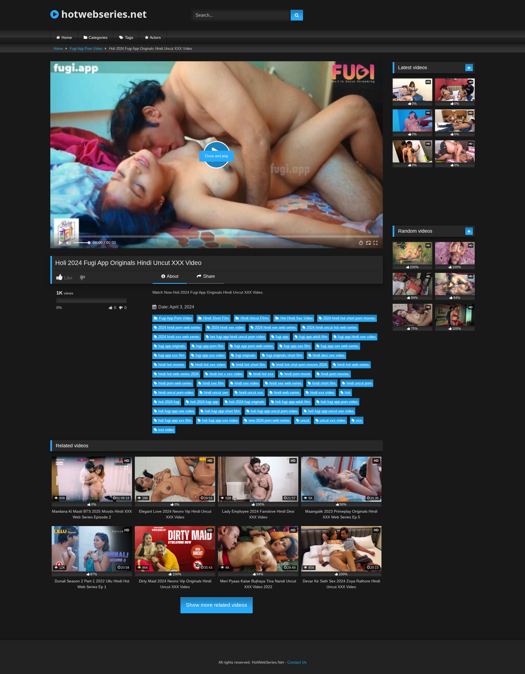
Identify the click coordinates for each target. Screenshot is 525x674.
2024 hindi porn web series (179, 327)
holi (347, 392)
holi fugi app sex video (176, 411)
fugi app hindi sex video (356, 337)
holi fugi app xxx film (174, 420)
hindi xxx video (322, 392)
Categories (98, 37)
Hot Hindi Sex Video (297, 318)
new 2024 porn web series (269, 420)
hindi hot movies (171, 365)
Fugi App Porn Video (86, 48)
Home (67, 37)
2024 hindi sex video (227, 327)
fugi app (282, 337)
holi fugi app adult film (292, 402)
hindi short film (324, 383)
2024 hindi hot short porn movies (349, 318)
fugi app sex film (297, 346)
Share (208, 276)
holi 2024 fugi (168, 402)
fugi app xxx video (210, 355)
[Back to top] (508, 657)
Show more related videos (216, 605)
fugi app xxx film (171, 355)
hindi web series (286, 392)
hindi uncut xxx (251, 392)
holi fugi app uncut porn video (274, 411)
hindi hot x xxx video (225, 374)
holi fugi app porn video (339, 402)
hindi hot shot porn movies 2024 (301, 365)
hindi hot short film (250, 365)
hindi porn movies (335, 374)
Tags (129, 37)
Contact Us (297, 662)
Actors (155, 37)
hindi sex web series (285, 383)
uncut (305, 420)
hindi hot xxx (263, 374)
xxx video (166, 430)
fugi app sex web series (339, 346)
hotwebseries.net (103, 14)
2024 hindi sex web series (275, 327)
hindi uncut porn (359, 383)
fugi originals (245, 355)
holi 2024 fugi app (204, 402)
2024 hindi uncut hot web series (332, 327)
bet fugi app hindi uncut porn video (237, 337)
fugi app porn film (209, 346)
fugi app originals (171, 346)
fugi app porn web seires (253, 346)
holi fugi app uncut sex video (331, 411)
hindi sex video (246, 383)
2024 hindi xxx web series (178, 337)
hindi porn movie (297, 374)
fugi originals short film (284, 355)
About (172, 276)
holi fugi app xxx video (220, 420)
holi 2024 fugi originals (246, 402)
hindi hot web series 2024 (178, 374)
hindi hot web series (353, 365)
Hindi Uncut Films (255, 318)
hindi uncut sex (216, 392)
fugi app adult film (313, 337)
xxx (359, 420)
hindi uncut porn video (175, 392)
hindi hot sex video (210, 365)
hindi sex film (213, 383)
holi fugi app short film (222, 411)
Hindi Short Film (216, 318)
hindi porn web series (175, 383)
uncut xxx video (332, 420)
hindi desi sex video (328, 355)
